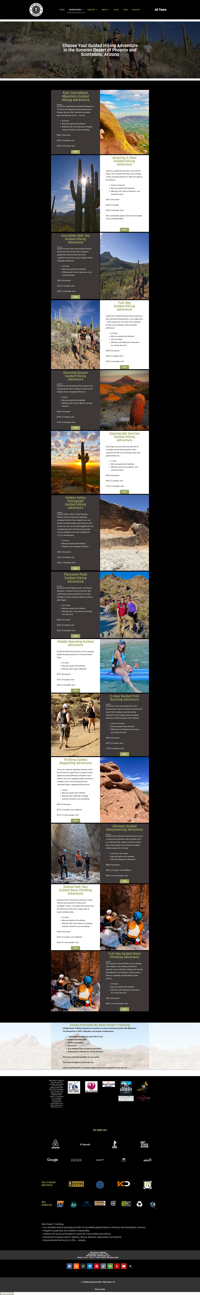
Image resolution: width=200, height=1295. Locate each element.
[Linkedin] (90, 1266)
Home (62, 9)
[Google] (76, 1266)
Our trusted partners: (49, 1183)
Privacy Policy (100, 1289)
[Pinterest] (96, 1266)
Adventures (75, 9)
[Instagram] (83, 1266)
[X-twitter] (130, 1266)
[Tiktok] (103, 1266)
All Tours (160, 10)
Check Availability (6, 1293)
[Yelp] (117, 1266)
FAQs (125, 9)
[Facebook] (69, 1266)
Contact (136, 9)
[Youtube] (124, 1266)
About (104, 9)
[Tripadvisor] (110, 1266)
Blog (116, 9)
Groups (91, 9)
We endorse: (47, 1203)
